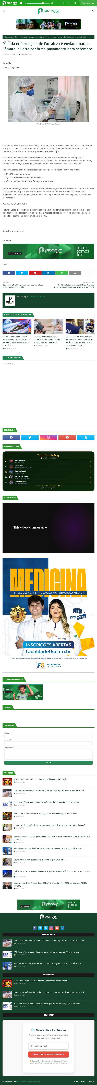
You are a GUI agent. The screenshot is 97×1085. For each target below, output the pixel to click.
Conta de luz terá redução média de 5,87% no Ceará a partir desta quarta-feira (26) (49, 791)
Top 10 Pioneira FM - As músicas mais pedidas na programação (40, 779)
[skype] (85, 437)
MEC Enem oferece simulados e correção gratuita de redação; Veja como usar (47, 802)
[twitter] (30, 437)
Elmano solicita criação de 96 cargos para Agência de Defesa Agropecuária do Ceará (49, 825)
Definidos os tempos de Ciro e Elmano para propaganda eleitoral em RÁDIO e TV (48, 848)
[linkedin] (62, 928)
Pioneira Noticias (11, 54)
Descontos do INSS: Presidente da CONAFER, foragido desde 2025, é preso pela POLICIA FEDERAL (50, 884)
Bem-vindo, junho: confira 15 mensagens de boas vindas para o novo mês (45, 814)
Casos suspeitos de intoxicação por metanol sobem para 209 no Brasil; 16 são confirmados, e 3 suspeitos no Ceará (79, 341)
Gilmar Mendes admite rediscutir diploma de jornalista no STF (40, 860)
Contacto (91, 1081)
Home (76, 1081)
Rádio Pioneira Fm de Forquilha (28, 1081)
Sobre (83, 1081)
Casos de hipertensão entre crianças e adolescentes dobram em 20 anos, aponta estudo (48, 339)
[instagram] (48, 437)
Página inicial (9, 37)
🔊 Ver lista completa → (48, 488)
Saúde (17, 37)
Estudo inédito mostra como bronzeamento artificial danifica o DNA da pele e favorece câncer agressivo (16, 341)
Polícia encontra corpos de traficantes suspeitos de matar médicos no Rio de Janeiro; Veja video (52, 872)
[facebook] (11, 437)
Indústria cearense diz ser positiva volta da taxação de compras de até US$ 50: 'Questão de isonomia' (52, 838)
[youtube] (67, 437)
